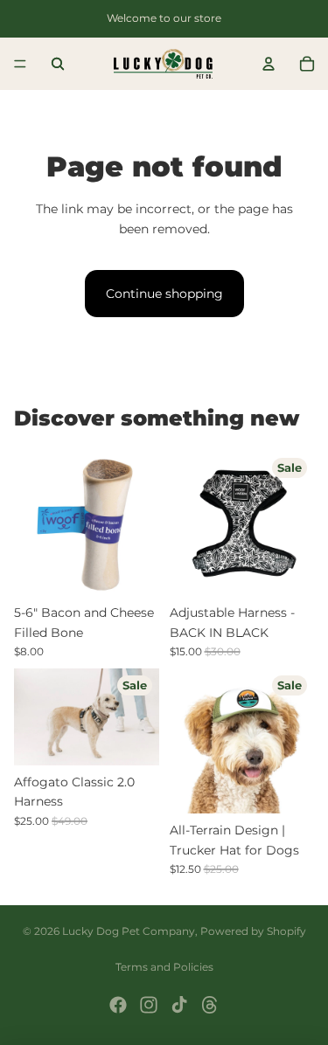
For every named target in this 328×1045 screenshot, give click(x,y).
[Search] (57, 64)
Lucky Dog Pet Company (128, 931)
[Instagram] (148, 1004)
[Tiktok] (179, 1004)
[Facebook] (118, 1004)
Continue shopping (164, 293)
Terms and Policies (164, 966)
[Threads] (209, 1004)
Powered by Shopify (253, 931)
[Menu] (20, 64)
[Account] (268, 64)
